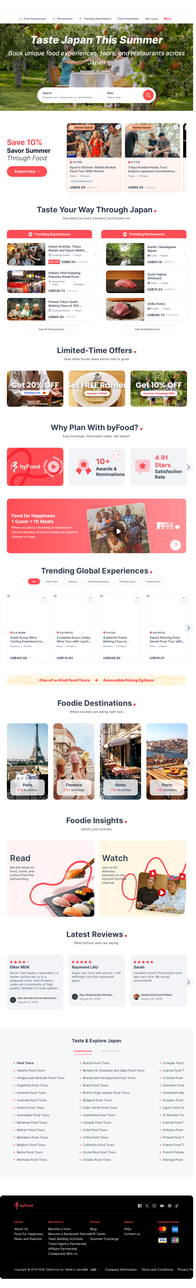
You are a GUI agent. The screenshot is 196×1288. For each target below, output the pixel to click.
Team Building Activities (64, 1239)
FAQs (127, 1229)
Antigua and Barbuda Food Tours (41, 1078)
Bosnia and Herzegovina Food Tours (109, 1078)
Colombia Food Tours (98, 1145)
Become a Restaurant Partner (64, 1234)
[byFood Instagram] (154, 1206)
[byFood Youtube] (162, 1206)
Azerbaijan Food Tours (33, 1115)
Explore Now (25, 171)
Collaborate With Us (63, 1254)
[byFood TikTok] (177, 1206)
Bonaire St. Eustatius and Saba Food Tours (114, 1070)
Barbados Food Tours (32, 1137)
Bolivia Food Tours (96, 1063)
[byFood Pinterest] (169, 1206)
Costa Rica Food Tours (99, 1152)
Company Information (121, 1269)
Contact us (132, 1234)
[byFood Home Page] (23, 1206)
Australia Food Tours (32, 1100)
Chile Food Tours (95, 1130)
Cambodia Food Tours (99, 1115)
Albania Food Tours (31, 1070)
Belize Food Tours (30, 1152)
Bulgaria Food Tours (97, 1100)
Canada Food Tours (97, 1122)
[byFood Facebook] (139, 1206)
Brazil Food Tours (95, 1085)
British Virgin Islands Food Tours (106, 1093)
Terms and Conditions (157, 1269)
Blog (93, 1229)
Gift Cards (151, 18)
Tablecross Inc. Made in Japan (65, 1269)
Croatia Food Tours (97, 1160)
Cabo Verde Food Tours (100, 1107)
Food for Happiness (26, 1234)
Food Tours (25, 1063)
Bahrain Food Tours (31, 1130)
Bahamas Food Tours (32, 1122)
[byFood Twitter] (147, 1206)
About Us (21, 1229)
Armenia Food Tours (31, 1093)
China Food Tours (95, 1137)
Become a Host (59, 1229)
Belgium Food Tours (31, 1145)
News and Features (26, 1239)
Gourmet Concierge (101, 1239)
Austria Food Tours (30, 1107)
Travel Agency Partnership (64, 1244)
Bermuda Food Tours (32, 1160)
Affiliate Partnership (62, 1249)
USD (93, 1269)
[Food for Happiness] (168, 526)
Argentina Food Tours (32, 1085)
